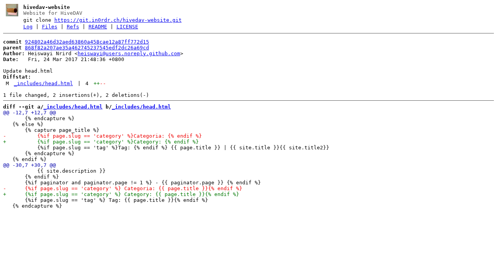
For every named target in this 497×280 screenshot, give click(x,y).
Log (28, 27)
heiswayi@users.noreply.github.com (129, 53)
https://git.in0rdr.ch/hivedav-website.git (118, 20)
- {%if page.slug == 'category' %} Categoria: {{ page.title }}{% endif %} (122, 188)
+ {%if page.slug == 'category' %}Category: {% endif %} (101, 142)
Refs (73, 27)
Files (49, 27)
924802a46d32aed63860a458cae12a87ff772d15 (87, 42)
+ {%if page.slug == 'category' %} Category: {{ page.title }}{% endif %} (121, 194)
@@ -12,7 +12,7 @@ (29, 113)
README (98, 27)
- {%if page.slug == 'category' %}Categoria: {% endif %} (102, 136)
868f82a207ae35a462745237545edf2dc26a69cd (87, 48)
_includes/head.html (43, 83)
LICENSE (127, 27)
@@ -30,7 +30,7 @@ (29, 165)
